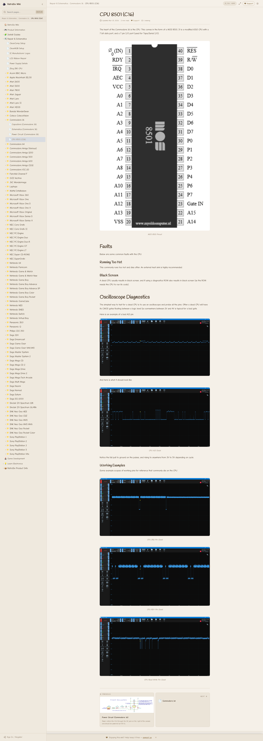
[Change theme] (257, 3)
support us (147, 737)
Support (136, 20)
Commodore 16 (24, 18)
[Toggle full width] (240, 3)
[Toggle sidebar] (42, 4)
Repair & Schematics (9, 18)
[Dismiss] (155, 737)
